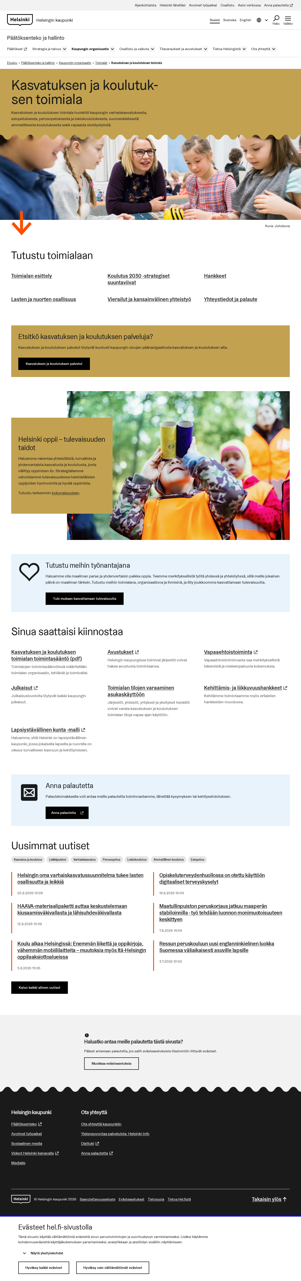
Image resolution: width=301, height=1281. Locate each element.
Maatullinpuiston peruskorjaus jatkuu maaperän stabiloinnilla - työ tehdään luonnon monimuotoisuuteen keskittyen (220, 913)
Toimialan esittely (31, 275)
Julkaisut (25, 687)
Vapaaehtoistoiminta (231, 652)
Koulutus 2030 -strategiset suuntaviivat (139, 279)
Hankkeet (215, 275)
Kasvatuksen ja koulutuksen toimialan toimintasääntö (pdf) (46, 655)
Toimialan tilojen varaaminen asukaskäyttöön (141, 691)
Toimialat (101, 63)
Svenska (229, 20)
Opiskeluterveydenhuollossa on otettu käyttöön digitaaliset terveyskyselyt (212, 878)
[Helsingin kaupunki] (20, 1199)
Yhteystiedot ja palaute (230, 299)
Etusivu (12, 63)
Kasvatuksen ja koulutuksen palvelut (54, 363)
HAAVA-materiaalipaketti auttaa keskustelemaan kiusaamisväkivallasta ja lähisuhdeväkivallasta (72, 909)
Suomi (215, 20)
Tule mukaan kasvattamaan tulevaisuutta (84, 598)
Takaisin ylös (266, 1199)
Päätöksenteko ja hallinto (38, 63)
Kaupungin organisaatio (75, 63)
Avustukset (124, 652)
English (245, 20)
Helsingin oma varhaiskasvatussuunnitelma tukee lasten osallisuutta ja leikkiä (80, 878)
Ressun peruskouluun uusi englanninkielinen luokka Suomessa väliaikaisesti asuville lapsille (216, 947)
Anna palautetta (70, 812)
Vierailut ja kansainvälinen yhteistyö (149, 299)
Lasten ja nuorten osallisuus (43, 299)
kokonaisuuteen (65, 492)
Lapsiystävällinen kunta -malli (48, 729)
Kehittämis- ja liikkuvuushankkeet (246, 687)
